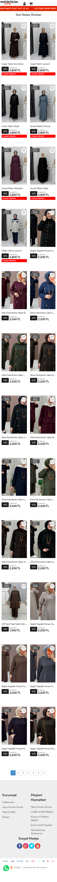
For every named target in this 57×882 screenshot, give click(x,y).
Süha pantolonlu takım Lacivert (14, 499)
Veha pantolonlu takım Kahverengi (42, 375)
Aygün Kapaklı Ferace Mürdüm (14, 748)
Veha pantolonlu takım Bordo (14, 313)
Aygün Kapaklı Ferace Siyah (42, 250)
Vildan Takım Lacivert (12, 250)
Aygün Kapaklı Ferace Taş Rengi (42, 624)
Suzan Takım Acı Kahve (13, 64)
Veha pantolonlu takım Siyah (14, 437)
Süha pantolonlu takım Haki (42, 499)
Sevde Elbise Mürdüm (12, 188)
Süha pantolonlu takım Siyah (42, 562)
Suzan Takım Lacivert (40, 64)
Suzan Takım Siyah (10, 126)
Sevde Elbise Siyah (39, 188)
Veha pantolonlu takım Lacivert (42, 313)
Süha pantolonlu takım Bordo (42, 437)
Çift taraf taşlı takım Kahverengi (14, 624)
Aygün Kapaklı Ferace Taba (14, 686)
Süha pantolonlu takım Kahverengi (14, 562)
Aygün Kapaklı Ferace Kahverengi (42, 748)
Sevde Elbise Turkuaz (40, 126)
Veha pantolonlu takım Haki (14, 375)
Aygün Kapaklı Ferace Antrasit (42, 686)
